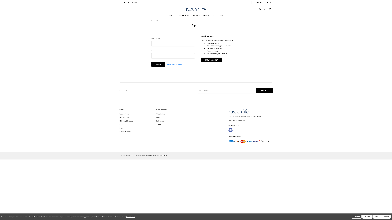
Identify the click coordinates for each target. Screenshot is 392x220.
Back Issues (208, 15)
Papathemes (163, 156)
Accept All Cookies (382, 217)
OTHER (220, 15)
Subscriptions (183, 15)
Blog (121, 128)
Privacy (121, 124)
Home (171, 15)
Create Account (258, 2)
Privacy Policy (130, 217)
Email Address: (156, 39)
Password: (154, 51)
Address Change (124, 117)
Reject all (367, 217)
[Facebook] (230, 130)
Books (195, 15)
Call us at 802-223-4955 (129, 2)
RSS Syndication (125, 131)
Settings (357, 217)
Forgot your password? (174, 64)
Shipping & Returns (126, 121)
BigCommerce (147, 156)
